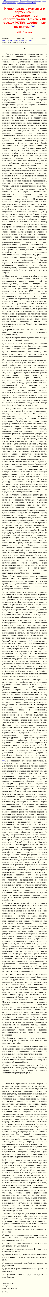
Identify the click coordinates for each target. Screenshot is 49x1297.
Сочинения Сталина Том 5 (26, 3)
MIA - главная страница (11, 1)
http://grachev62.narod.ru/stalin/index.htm (17, 40)
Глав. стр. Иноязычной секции (30, 1)
